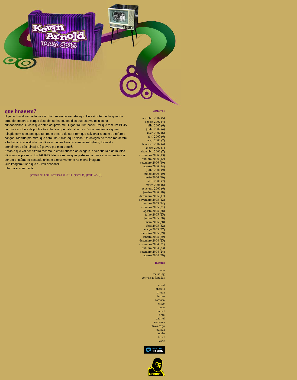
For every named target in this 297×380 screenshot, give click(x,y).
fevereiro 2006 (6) (153, 188)
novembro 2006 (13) (152, 155)
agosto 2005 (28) (154, 211)
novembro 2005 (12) (152, 199)
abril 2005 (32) (155, 225)
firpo (162, 314)
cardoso (160, 300)
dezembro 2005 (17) (152, 196)
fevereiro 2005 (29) (153, 233)
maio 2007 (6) (156, 133)
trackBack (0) (94, 175)
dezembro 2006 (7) (153, 151)
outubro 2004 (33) (153, 248)
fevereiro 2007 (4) (153, 144)
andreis (160, 288)
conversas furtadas (153, 277)
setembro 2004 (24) (152, 251)
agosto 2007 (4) (155, 121)
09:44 (69, 175)
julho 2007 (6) (156, 125)
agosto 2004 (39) (154, 255)
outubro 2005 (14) (153, 203)
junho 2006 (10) (154, 173)
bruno (161, 296)
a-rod (161, 285)
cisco (161, 303)
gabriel (160, 318)
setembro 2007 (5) (153, 118)
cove (162, 307)
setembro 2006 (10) (152, 162)
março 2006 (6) (155, 185)
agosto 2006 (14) (154, 166)
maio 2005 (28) (155, 222)
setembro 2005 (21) (152, 207)
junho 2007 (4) (155, 129)
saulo (161, 333)
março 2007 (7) (155, 140)
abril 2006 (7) (156, 181)
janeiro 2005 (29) (154, 236)
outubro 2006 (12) (153, 159)
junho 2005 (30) (154, 218)
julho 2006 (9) (156, 170)
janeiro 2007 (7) (155, 147)
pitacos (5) (79, 175)
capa (162, 270)
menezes (159, 322)
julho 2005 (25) (155, 214)
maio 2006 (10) (155, 177)
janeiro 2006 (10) (154, 192)
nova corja (158, 326)
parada (160, 329)
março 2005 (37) (154, 229)
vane (162, 340)
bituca (161, 292)
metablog (159, 274)
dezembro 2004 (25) (152, 240)
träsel (161, 337)
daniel (161, 311)
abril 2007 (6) (156, 136)
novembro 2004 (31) (152, 244)
